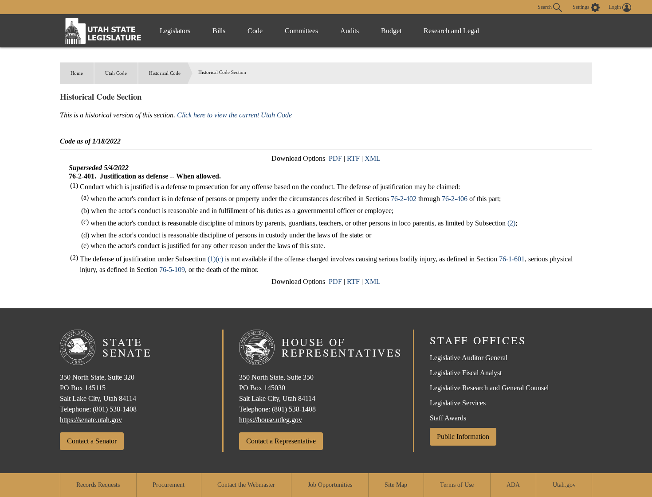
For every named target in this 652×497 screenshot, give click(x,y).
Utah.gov (564, 484)
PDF (335, 158)
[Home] (103, 30)
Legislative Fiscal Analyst (466, 373)
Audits (349, 31)
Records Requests (98, 484)
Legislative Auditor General (468, 357)
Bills (218, 31)
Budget (391, 31)
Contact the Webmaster (246, 484)
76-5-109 (172, 269)
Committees (301, 31)
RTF (353, 158)
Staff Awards (448, 418)
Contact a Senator (92, 441)
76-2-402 (403, 198)
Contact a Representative (281, 441)
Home (77, 73)
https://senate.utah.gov (91, 419)
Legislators (175, 31)
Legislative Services (458, 403)
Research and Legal (451, 31)
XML (373, 158)
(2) (511, 223)
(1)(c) (215, 259)
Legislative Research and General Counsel (489, 388)
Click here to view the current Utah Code (234, 115)
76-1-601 (512, 259)
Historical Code (165, 73)
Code (255, 31)
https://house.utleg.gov (270, 419)
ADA (513, 484)
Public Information (463, 436)
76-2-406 (454, 198)
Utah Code (116, 73)
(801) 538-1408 (115, 409)
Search (545, 7)
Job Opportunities (330, 484)
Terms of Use (457, 484)
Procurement (169, 484)
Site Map (396, 484)
